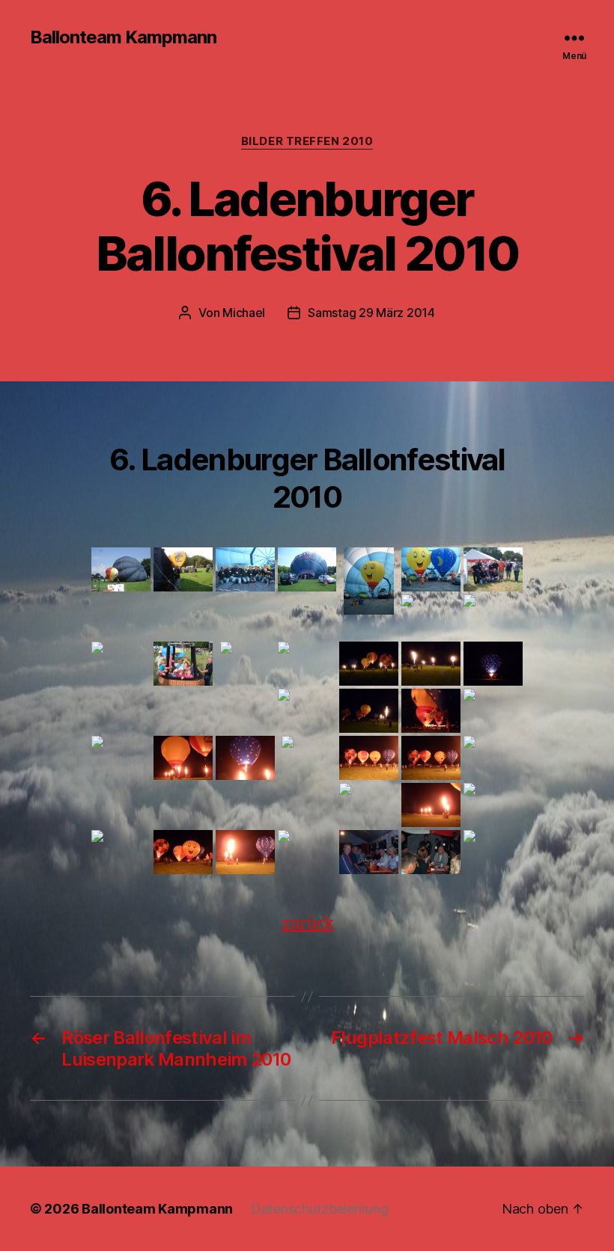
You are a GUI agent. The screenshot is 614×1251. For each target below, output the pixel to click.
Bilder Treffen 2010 (307, 141)
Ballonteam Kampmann (123, 37)
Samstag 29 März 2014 (371, 312)
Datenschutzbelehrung (320, 1209)
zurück (307, 924)
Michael (243, 312)
